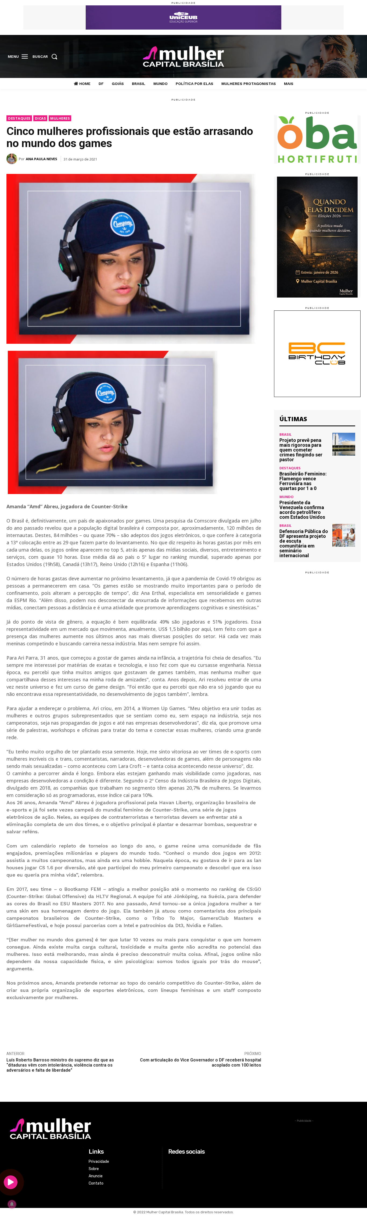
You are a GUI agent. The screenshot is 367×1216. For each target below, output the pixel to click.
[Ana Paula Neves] (12, 158)
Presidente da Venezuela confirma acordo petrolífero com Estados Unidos (302, 510)
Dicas (40, 118)
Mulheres (60, 118)
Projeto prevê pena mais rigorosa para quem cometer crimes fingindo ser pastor (300, 449)
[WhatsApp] (230, 156)
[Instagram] (332, 56)
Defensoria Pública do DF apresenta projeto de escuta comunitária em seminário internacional (303, 543)
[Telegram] (243, 156)
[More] (255, 156)
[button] (47, 56)
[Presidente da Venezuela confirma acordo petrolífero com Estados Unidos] (343, 506)
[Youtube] (355, 56)
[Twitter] (344, 56)
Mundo (286, 497)
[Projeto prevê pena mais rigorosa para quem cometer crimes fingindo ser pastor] (343, 444)
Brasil (285, 434)
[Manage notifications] (12, 1204)
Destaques (19, 118)
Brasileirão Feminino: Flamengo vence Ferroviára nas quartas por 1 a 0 (303, 481)
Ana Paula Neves (41, 158)
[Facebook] (321, 56)
